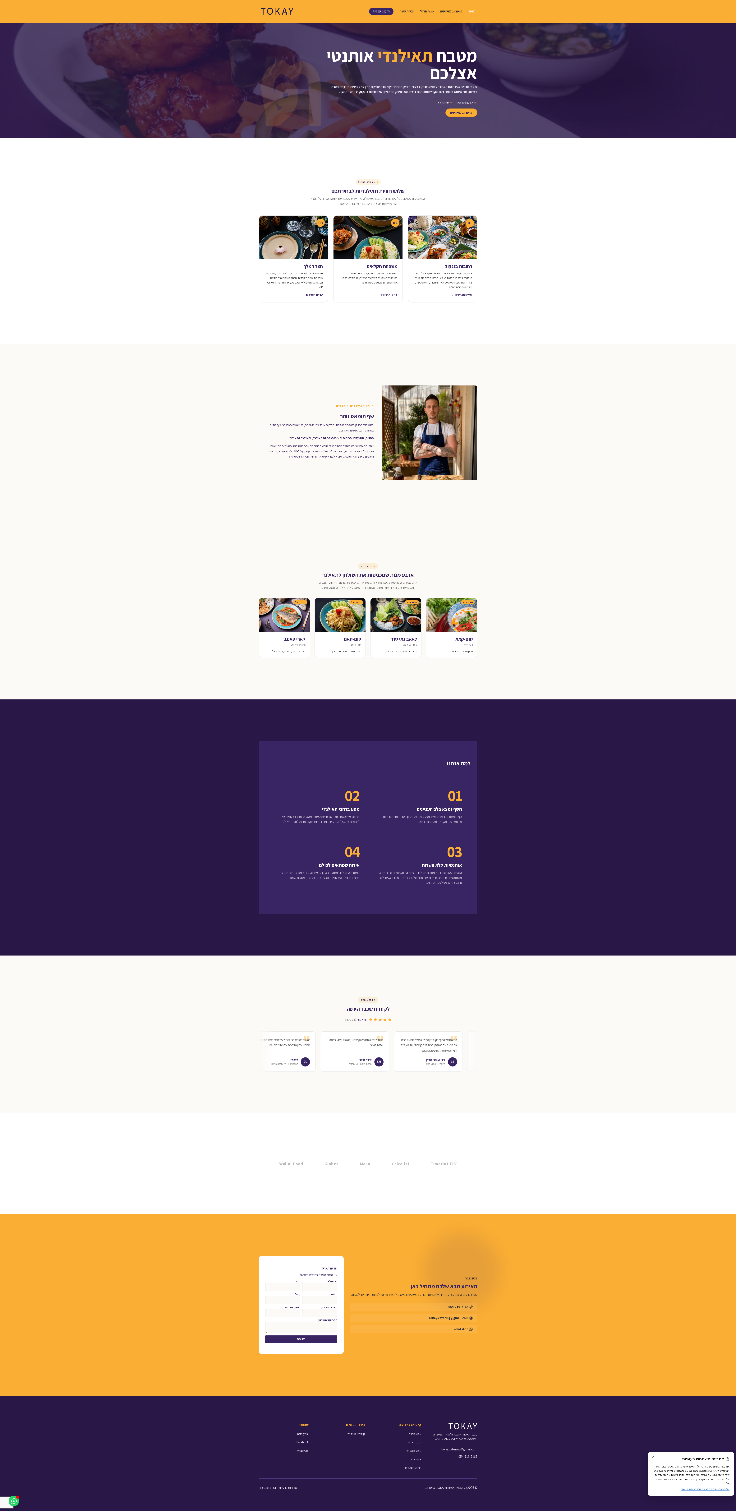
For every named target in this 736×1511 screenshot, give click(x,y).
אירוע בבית (415, 1459)
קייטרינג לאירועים (451, 11)
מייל (297, 1294)
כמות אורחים (292, 1307)
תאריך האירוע (329, 1307)
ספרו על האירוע (327, 1320)
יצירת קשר (407, 11)
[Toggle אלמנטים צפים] (14, 1501)
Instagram (303, 1434)
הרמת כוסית (414, 1442)
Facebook (302, 1442)
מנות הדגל (427, 11)
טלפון (333, 1294)
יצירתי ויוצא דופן (413, 1467)
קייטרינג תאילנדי (356, 1434)
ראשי (472, 11)
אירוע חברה (415, 1434)
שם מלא (332, 1281)
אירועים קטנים (414, 1451)
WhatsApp (303, 1451)
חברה (296, 1281)
